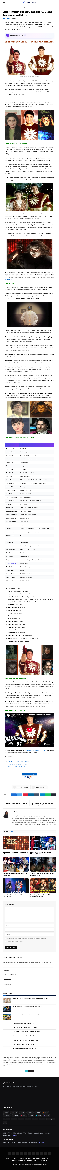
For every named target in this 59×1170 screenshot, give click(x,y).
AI (5, 1122)
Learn (38, 1112)
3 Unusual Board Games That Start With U (25, 1040)
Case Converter (25, 1132)
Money (30, 1112)
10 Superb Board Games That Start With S (25, 1048)
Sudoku (13, 1142)
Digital (22, 1112)
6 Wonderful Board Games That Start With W (26, 1032)
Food (21, 1119)
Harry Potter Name (38, 1133)
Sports (42, 1119)
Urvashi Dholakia (11, 563)
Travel (39, 1115)
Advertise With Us (25, 1158)
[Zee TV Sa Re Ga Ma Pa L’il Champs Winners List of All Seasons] (43, 843)
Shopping (51, 1119)
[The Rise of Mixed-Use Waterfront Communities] (7, 1017)
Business (14, 1112)
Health (24, 1115)
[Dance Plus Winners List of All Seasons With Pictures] (16, 885)
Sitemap (45, 1164)
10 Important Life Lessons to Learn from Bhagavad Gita (42, 804)
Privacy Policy (46, 1158)
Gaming (47, 1115)
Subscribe (6, 970)
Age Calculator (6, 1132)
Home (4, 7)
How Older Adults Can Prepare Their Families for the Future (30, 998)
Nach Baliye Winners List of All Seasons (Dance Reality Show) (42, 895)
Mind (28, 1119)
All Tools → (15, 1135)
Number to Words (17, 1133)
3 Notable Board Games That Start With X (25, 1027)
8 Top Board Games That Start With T (24, 1044)
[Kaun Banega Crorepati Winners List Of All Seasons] (16, 864)
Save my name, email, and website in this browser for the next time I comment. (26, 938)
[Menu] (4, 2)
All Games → (42, 1142)
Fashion (7, 1119)
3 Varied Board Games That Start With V (25, 1036)
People (46, 1112)
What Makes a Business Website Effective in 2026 (27, 1007)
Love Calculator (35, 1132)
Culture (8, 7)
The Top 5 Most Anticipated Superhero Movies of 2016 (42, 874)
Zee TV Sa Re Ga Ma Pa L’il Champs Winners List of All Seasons (41, 853)
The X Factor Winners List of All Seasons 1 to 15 (15, 853)
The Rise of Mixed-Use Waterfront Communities (27, 1015)
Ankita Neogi (6, 18)
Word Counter (15, 1132)
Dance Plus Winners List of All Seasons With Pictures (15, 895)
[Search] (55, 2)
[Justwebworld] (29, 2)
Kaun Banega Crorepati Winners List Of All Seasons (15, 874)
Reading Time (44, 1132)
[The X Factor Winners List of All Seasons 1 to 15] (16, 843)
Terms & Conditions (18, 1160)
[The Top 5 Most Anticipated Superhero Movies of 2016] (43, 864)
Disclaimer (36, 1158)
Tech (6, 1112)
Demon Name (48, 1133)
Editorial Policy (32, 1160)
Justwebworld (28, 1164)
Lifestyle (7, 1115)
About (8, 1158)
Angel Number (28, 1133)
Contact (15, 1158)
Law (35, 1119)
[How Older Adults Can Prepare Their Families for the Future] (7, 1000)
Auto (15, 1119)
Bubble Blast (6, 1142)
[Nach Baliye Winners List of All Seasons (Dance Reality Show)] (43, 885)
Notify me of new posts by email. (15, 941)
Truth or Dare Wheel (22, 1142)
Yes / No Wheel (33, 1142)
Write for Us (43, 1160)
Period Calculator (7, 1133)
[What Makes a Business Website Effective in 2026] (7, 1009)
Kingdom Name (7, 1135)
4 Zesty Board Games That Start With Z (24, 1023)
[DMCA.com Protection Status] (29, 1071)
